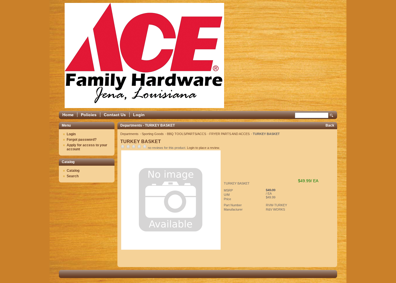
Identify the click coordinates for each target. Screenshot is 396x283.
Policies (89, 114)
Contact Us (115, 114)
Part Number (233, 205)
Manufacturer (233, 209)
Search (331, 115)
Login (139, 114)
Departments (129, 134)
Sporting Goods (153, 134)
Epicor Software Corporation (144, 55)
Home (68, 114)
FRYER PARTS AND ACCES (229, 134)
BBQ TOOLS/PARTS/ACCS (187, 134)
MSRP (228, 190)
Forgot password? (82, 140)
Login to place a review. (203, 147)
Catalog (73, 171)
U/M (227, 194)
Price (227, 199)
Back (330, 125)
